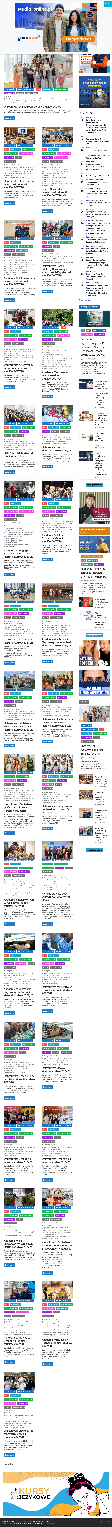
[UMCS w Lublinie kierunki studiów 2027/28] (19, 413)
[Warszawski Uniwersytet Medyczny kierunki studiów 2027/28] (19, 1381)
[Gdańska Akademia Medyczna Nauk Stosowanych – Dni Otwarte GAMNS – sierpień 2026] (86, 619)
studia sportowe (9, 983)
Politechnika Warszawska (11, 630)
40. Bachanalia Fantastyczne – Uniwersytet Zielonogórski (97, 241)
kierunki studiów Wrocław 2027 (51, 629)
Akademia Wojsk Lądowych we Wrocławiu (18, 1229)
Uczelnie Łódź (65, 431)
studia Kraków (27, 173)
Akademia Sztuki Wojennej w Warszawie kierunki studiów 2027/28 (19, 281)
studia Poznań (25, 357)
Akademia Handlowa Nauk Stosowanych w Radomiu (55, 1227)
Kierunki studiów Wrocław (63, 602)
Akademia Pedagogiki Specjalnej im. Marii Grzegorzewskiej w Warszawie (16, 527)
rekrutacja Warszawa (10, 270)
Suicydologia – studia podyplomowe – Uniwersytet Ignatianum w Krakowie (100, 439)
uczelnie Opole (61, 886)
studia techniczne (25, 632)
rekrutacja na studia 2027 (11, 101)
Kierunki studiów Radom (63, 1207)
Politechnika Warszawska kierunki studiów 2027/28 (19, 641)
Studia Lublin (24, 431)
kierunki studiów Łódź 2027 (50, 439)
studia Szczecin (47, 531)
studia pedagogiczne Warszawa (14, 541)
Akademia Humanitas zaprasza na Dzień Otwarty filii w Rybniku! (94, 572)
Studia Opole (59, 868)
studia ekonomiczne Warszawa (51, 177)
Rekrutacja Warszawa (61, 89)
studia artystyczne (27, 355)
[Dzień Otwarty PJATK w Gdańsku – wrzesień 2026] (86, 603)
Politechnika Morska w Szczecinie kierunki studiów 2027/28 (17, 1341)
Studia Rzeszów (47, 1137)
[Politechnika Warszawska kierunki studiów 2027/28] (19, 591)
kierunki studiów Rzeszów (65, 1147)
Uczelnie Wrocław (56, 617)
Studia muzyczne (62, 1308)
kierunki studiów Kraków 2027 (12, 169)
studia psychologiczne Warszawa (14, 545)
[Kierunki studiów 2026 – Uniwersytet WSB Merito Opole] (57, 850)
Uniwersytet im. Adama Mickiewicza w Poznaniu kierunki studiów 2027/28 (18, 726)
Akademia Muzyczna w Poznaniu (54, 1322)
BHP (82, 330)
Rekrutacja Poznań (25, 335)
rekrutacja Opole (64, 884)
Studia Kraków (9, 157)
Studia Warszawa (9, 93)
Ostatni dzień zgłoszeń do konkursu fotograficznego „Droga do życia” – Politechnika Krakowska (97, 264)
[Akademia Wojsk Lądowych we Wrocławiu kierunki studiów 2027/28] (19, 1197)
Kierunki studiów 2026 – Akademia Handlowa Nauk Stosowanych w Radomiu (57, 1245)
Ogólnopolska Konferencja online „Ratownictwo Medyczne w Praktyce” (97, 214)
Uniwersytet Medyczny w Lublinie (52, 802)
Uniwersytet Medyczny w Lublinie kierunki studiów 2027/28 (57, 809)
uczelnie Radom (53, 1238)
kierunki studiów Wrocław (58, 627)
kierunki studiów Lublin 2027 (12, 443)
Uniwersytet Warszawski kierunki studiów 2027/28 (33, 106)
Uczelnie (20, 93)
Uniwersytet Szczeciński (11, 1155)
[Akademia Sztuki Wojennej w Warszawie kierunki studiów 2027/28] (19, 228)
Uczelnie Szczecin (56, 515)
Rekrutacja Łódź (65, 428)
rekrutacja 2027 (48, 99)
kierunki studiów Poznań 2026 (13, 792)
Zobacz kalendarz (85, 300)
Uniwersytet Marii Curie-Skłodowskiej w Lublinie (18, 450)
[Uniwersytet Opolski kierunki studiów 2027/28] (57, 1030)
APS (6, 530)
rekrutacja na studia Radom (50, 1236)
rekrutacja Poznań (25, 794)
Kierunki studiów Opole (62, 860)
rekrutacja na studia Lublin (12, 445)
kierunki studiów (8, 262)
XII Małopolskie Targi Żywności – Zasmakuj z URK (97, 183)
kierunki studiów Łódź (64, 437)
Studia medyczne (10, 780)
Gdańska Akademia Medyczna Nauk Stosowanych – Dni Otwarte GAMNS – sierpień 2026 (101, 618)
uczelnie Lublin (8, 447)
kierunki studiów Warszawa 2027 (32, 99)
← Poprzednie (7, 1464)
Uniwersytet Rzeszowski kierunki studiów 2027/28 (56, 1160)
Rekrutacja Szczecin (64, 507)
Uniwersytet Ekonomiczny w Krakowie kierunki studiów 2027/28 (19, 184)
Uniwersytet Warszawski (30, 103)
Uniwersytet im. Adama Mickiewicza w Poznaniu (18, 720)
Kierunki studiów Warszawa (26, 89)
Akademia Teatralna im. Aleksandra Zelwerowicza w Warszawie (57, 351)
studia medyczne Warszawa (12, 1423)
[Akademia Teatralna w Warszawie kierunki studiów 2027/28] (57, 317)
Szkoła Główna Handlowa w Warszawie (53, 183)
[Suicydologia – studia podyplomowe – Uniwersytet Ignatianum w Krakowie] (86, 440)
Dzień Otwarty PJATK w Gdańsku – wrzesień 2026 (101, 602)
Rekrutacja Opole (48, 868)
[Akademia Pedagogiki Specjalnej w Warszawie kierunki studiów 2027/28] (19, 489)
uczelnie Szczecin (58, 531)
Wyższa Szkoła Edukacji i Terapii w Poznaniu (18, 801)
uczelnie (6, 103)
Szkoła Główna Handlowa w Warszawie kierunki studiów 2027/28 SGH (56, 192)
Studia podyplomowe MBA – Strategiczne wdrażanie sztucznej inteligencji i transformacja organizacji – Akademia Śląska (101, 464)
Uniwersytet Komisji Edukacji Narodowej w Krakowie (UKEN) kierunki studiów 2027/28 (56, 270)
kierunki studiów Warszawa (14, 99)
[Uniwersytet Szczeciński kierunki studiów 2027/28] (19, 1115)
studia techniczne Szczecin (12, 1334)
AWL (33, 1229)
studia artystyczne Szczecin (63, 529)
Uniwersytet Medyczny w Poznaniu (52, 983)
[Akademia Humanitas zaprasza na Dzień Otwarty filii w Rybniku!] (94, 544)
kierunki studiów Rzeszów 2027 (52, 1149)
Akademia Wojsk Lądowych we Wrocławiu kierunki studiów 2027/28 (18, 1244)
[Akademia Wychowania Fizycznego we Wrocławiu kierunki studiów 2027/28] (57, 591)
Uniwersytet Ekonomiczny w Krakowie (15, 177)
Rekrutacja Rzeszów (64, 1133)
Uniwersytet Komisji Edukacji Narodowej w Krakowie (57, 262)
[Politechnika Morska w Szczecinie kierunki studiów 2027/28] (19, 1290)
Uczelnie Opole (47, 872)
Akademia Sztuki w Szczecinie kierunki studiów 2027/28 (53, 538)
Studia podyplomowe (99, 330)
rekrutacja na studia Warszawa (51, 101)
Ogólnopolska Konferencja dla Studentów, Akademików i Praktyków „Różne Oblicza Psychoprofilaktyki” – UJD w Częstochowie (97, 290)
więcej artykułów (94, 485)
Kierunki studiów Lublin (25, 424)
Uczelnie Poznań (18, 343)
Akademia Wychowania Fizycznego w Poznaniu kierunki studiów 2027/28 (18, 992)
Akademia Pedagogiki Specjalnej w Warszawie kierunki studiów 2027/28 (18, 553)
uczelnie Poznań (9, 359)
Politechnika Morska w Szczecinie (14, 1328)
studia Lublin (24, 445)
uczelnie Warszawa (16, 103)
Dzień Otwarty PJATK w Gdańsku (98, 176)
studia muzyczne (64, 1332)
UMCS (16, 447)
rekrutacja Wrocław (66, 633)
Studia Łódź (46, 431)
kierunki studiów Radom (64, 1230)
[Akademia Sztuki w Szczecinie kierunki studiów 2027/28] (57, 489)
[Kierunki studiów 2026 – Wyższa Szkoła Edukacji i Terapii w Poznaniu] (19, 762)
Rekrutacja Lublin (28, 428)
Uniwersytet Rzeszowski (61, 1155)
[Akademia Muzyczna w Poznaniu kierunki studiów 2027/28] (57, 1290)
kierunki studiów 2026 (12, 790)
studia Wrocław (46, 635)
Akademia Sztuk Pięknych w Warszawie (17, 882)
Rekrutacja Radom (48, 1215)
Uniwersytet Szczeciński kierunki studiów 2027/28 (18, 1160)
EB (18, 788)
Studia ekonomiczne (26, 153)
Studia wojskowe (22, 250)
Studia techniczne (10, 614)
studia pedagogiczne (10, 539)
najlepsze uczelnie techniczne (13, 628)
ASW (32, 260)
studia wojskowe (23, 270)
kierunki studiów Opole (64, 878)
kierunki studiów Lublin (26, 441)
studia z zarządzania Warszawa (51, 181)
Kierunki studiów (10, 89)
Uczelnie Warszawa (31, 93)
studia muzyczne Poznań (49, 1334)
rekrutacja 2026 (9, 776)
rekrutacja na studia (60, 99)
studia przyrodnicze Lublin (25, 1068)
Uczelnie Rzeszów (48, 1141)
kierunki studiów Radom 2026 (51, 1232)
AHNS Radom (48, 1225)
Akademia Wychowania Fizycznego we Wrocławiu (57, 625)
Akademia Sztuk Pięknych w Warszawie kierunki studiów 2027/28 (19, 903)
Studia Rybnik (99, 564)
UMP (54, 981)
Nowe (38, 89)
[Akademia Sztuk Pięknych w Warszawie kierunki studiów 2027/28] (19, 850)
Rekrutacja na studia (11, 153)
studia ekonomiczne (29, 171)
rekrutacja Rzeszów (48, 1153)
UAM (5, 718)
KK (19, 96)
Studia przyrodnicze (11, 1052)
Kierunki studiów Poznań (25, 327)
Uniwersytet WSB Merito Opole (51, 890)
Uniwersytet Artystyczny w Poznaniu (15, 361)
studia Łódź (61, 442)
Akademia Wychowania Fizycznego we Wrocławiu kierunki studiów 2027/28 (57, 642)
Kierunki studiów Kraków (25, 145)
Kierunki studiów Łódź (62, 424)
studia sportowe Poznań (22, 983)
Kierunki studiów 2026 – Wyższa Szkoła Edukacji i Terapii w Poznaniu (18, 807)
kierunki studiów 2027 (12, 167)
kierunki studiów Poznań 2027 (13, 351)
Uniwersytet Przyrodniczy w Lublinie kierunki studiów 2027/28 (19, 1079)
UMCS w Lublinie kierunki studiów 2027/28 (18, 455)
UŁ (52, 444)
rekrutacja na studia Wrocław (50, 633)
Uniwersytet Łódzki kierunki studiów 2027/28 (56, 449)
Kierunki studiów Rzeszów (63, 1125)
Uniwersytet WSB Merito (49, 888)
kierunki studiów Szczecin (64, 523)
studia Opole (46, 886)
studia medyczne (9, 796)
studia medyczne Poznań (23, 796)
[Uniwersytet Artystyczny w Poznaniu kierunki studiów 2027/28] (19, 317)
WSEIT (33, 798)
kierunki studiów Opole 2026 (50, 880)
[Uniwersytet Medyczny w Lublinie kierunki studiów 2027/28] (57, 762)
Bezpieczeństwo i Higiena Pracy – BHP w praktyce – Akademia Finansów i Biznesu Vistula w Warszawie (93, 347)
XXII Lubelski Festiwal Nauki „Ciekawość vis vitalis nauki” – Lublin (97, 193)
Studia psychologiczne (27, 511)
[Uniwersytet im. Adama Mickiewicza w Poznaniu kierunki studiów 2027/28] (19, 680)
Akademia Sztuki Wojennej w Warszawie (18, 260)
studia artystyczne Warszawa (51, 366)
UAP (32, 357)
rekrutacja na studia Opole (50, 884)
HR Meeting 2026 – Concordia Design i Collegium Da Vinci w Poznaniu (97, 251)
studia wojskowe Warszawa (12, 272)
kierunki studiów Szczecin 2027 (51, 525)
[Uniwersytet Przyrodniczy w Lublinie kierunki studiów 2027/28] (19, 1030)
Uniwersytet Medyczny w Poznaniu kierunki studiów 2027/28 (57, 990)
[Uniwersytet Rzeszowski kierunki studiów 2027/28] (57, 1115)
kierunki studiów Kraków (27, 167)
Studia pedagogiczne (11, 511)
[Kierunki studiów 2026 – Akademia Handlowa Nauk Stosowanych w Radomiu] (57, 1197)
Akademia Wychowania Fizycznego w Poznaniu (20, 973)
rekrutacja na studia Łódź (49, 442)
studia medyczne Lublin (49, 800)
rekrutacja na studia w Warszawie (30, 101)
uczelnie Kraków (9, 175)
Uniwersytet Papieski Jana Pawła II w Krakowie (55, 716)
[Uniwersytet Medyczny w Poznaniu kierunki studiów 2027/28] (57, 941)
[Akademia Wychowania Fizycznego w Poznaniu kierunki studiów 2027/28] (19, 941)
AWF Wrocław (46, 627)
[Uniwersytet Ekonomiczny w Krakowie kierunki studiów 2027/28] (19, 135)
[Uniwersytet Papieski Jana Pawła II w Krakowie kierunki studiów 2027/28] (57, 680)
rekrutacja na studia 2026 (11, 353)
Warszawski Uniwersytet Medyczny (14, 1427)
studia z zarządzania (48, 179)
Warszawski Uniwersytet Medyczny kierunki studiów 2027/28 (18, 1434)
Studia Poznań (23, 339)
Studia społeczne (86, 334)
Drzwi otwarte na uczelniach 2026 (91, 556)
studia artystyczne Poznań (12, 357)
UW (40, 103)
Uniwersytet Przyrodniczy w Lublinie (14, 1072)
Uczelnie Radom (56, 1219)
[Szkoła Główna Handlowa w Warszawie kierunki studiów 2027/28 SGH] (57, 135)
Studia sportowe (47, 614)
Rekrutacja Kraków (28, 149)
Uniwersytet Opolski (67, 1064)
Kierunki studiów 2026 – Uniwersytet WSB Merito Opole (56, 897)
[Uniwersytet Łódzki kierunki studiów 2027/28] (57, 413)
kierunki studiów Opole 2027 (50, 1060)
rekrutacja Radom (65, 1236)
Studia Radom (60, 1215)
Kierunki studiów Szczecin (63, 499)
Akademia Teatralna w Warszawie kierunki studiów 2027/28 (55, 375)
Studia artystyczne (10, 339)
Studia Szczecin (61, 511)
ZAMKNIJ (108, 4)
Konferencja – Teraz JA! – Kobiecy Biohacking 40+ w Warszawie (95, 276)
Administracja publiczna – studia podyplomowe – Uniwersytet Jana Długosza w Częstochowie (101, 419)
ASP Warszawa (8, 884)
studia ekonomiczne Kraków (13, 173)
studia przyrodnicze (10, 1068)
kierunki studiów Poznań (27, 349)
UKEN (54, 260)
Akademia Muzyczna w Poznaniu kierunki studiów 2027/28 (57, 1343)
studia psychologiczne (11, 542)
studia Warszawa (66, 101)
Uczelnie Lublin (18, 435)
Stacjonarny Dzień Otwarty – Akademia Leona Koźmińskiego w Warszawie (97, 141)
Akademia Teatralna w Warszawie (53, 354)
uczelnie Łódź (46, 444)
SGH (63, 173)
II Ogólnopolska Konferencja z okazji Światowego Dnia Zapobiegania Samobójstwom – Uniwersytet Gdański (97, 154)
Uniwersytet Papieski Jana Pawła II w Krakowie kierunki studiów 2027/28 (57, 722)
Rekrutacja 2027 (47, 89)
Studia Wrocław (59, 614)
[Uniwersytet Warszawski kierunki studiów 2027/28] (38, 68)
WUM (28, 1427)
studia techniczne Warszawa (12, 634)
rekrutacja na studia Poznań (12, 355)
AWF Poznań (7, 975)
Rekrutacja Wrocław (64, 610)
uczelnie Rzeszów (47, 1155)
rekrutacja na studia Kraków (13, 171)
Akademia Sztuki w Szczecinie (53, 521)
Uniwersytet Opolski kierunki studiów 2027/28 (56, 1069)
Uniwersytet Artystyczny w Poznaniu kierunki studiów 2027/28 (18, 368)
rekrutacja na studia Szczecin (64, 527)
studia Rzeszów (59, 1153)
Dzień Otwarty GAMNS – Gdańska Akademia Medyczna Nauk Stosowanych (97, 166)
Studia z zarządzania (61, 157)
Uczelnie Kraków (10, 161)
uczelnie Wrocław (64, 635)
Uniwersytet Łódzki (60, 444)
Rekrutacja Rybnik (86, 564)
